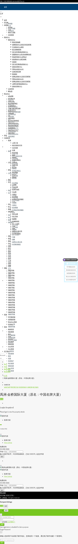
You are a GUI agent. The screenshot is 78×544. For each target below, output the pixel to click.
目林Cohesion (16, 71)
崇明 (9, 246)
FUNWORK (11, 117)
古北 (13, 212)
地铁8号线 (11, 283)
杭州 (9, 269)
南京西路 (15, 183)
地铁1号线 (11, 270)
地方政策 (11, 363)
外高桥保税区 (16, 244)
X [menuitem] (26, 387)
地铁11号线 (11, 295)
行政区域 (7, 147)
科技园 (10, 23)
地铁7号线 (11, 287)
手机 (2, 452)
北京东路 (15, 148)
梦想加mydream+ (13, 125)
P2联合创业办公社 (18, 69)
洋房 (9, 26)
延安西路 (15, 207)
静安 (9, 170)
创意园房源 (11, 337)
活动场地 (11, 31)
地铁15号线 (11, 305)
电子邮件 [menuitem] (35, 387)
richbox (14, 74)
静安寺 (14, 175)
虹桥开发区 (15, 189)
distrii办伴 (11, 98)
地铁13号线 (11, 314)
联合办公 (7, 94)
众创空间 (11, 89)
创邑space (11, 136)
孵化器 (10, 91)
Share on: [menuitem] (7, 385)
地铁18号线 (11, 326)
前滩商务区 (15, 221)
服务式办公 (11, 40)
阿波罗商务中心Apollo (19, 57)
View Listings (8, 443)
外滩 (13, 150)
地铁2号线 (11, 273)
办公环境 (11, 368)
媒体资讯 (11, 351)
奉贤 (9, 238)
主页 (5, 376)
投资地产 (11, 361)
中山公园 (15, 187)
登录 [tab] (6, 510)
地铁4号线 (11, 278)
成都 (9, 265)
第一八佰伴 (15, 224)
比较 (1, 506)
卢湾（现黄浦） (13, 162)
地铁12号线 (11, 297)
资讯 (5, 347)
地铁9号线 (11, 290)
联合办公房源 (12, 322)
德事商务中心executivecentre (21, 44)
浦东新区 (11, 211)
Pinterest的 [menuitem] (14, 387)
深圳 (9, 263)
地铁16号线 (11, 307)
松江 (9, 248)
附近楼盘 (7, 372)
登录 (2, 524)
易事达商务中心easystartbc (21, 76)
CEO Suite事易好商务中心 (20, 52)
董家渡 (14, 157)
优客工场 (11, 101)
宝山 (9, 243)
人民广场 (15, 143)
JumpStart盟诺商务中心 (20, 84)
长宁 (9, 193)
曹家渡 (14, 177)
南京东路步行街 (17, 156)
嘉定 (9, 241)
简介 (5, 364)
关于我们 (7, 351)
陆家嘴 (14, 219)
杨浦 (9, 220)
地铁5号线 (11, 280)
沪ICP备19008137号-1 (7, 495)
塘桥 (13, 239)
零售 (5, 140)
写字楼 (6, 13)
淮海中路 (15, 165)
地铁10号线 (11, 292)
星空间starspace (13, 121)
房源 (5, 331)
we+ (9, 116)
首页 (5, 7)
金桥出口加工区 (17, 242)
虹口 (9, 217)
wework (10, 96)
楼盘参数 (7, 369)
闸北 (9, 190)
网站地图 (3, 493)
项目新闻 (11, 353)
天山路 (14, 192)
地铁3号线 (11, 275)
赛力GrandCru (16, 49)
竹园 (13, 237)
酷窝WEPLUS (12, 111)
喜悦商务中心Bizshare (19, 59)
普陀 (9, 236)
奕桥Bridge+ (12, 128)
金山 (9, 251)
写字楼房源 (11, 335)
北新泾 (14, 205)
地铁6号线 (11, 285)
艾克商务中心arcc (18, 47)
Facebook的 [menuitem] (22, 387)
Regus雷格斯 (16, 42)
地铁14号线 (11, 302)
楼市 (9, 356)
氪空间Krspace (12, 103)
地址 (5, 367)
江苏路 (14, 184)
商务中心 (7, 37)
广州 (9, 260)
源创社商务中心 (17, 67)
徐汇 (9, 215)
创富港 (14, 62)
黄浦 (9, 151)
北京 (9, 256)
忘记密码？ (11, 522)
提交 (2, 456)
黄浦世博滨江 (16, 171)
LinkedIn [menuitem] (29, 387)
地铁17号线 (11, 309)
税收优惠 (11, 366)
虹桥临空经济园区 (18, 210)
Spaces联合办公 (13, 123)
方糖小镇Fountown (14, 108)
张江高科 (15, 227)
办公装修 (11, 371)
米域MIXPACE (12, 106)
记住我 (4, 522)
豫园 (13, 155)
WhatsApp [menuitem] (7, 387)
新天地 (14, 167)
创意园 (6, 25)
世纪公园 (15, 214)
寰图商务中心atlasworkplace (21, 54)
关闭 (5, 506)
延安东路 (15, 163)
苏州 (9, 253)
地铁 (5, 280)
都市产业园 (11, 32)
